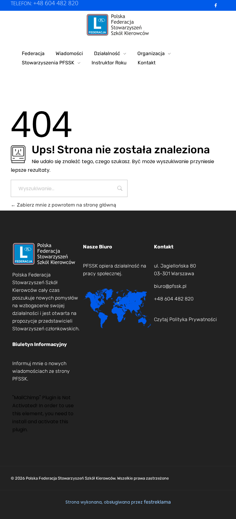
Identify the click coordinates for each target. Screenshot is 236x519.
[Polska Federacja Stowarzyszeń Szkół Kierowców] (118, 25)
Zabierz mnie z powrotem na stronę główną (66, 205)
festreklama (157, 502)
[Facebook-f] (216, 5)
